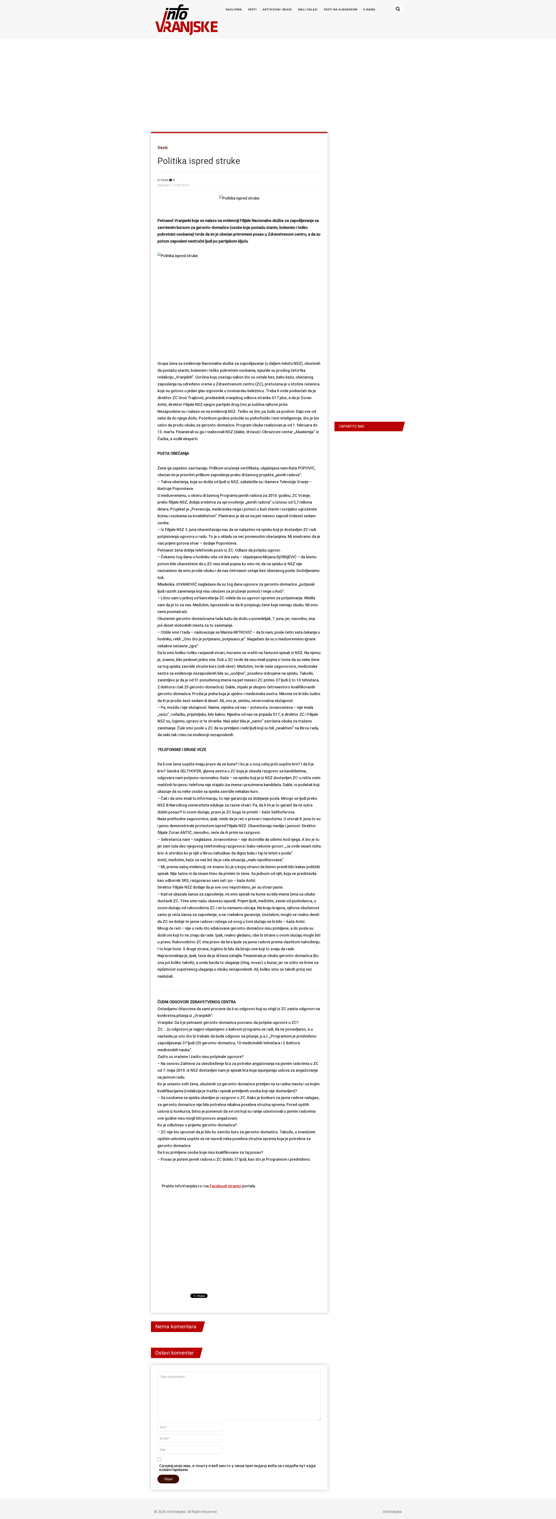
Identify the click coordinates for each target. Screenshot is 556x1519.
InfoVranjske (176, 1512)
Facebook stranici (225, 1186)
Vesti (252, 9)
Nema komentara (175, 1327)
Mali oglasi (308, 9)
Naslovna (234, 9)
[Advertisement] (277, 83)
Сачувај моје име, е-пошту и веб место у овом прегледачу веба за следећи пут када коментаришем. (237, 1467)
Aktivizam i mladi (277, 9)
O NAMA (369, 9)
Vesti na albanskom (340, 9)
